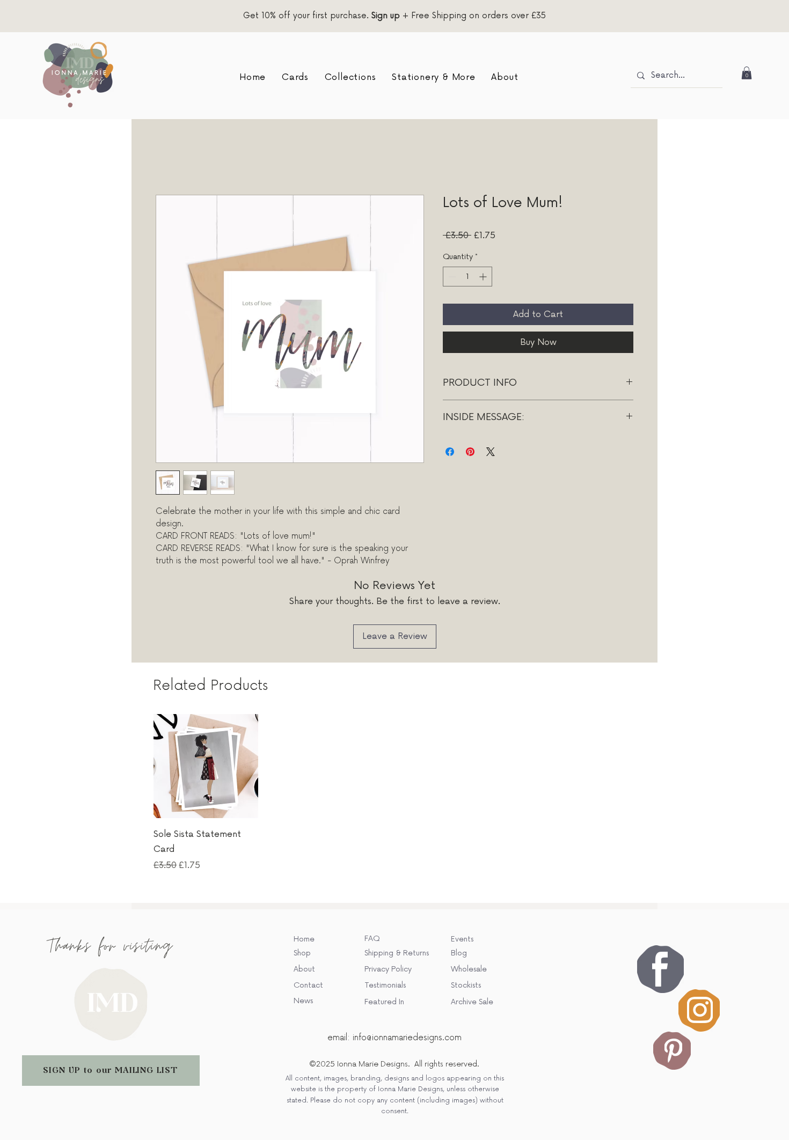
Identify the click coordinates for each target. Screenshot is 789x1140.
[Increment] (484, 278)
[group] (395, 723)
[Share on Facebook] (449, 453)
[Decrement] (451, 278)
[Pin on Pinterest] (470, 453)
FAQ (371, 869)
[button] (295, 77)
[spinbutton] (467, 278)
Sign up (385, 16)
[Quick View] (206, 696)
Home (168, 157)
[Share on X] (490, 453)
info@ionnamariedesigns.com (407, 968)
